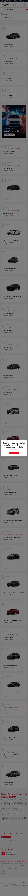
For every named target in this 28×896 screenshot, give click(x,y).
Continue (14, 453)
